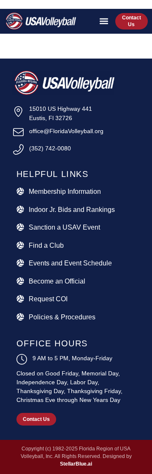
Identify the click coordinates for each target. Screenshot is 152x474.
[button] (104, 21)
